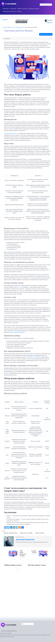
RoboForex (6, 373)
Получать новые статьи (46, 34)
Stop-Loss (17, 287)
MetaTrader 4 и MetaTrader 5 (34, 357)
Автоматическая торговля (10, 133)
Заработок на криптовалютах (10, 532)
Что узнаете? (7, 38)
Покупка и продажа (39, 532)
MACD (15, 249)
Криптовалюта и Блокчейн (26, 532)
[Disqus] (27, 593)
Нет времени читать (21, 21)
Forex (16, 99)
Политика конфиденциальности (9, 630)
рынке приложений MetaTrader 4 (17, 332)
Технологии (13, 8)
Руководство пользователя (9, 11)
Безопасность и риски (33, 8)
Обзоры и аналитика (22, 8)
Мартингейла (38, 274)
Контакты (19, 11)
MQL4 (41, 146)
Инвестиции (6, 8)
